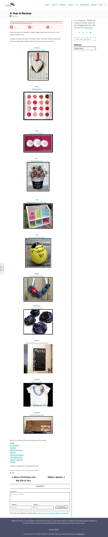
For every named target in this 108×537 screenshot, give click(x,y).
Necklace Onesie (37, 382)
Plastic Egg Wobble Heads (37, 237)
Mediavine (80, 534)
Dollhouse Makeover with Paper (37, 202)
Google (12, 442)
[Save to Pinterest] (1, 271)
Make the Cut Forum (16, 450)
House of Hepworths (16, 459)
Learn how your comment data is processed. (53, 513)
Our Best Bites (14, 445)
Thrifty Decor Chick (16, 457)
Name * (14, 504)
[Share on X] (1, 268)
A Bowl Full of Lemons (17, 454)
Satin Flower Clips (36, 308)
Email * (36, 504)
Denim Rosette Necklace (36, 276)
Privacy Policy (54, 529)
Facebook (13, 447)
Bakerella (13, 452)
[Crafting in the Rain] (14, 5)
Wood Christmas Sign (36, 415)
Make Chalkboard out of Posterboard (36, 343)
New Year (12, 472)
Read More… (88, 28)
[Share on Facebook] (1, 265)
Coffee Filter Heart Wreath (36, 50)
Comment (13, 491)
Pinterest (13, 462)
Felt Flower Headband (36, 133)
